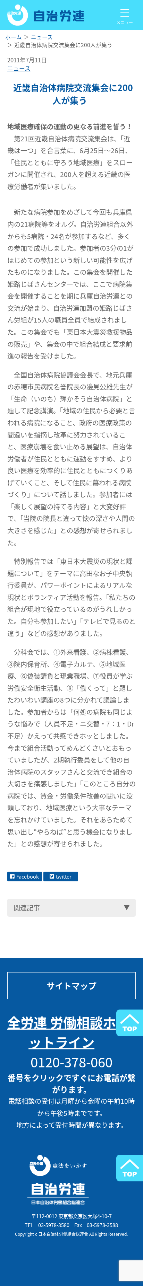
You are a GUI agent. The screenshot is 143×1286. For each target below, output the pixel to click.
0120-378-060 (71, 1062)
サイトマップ (71, 985)
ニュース (19, 68)
